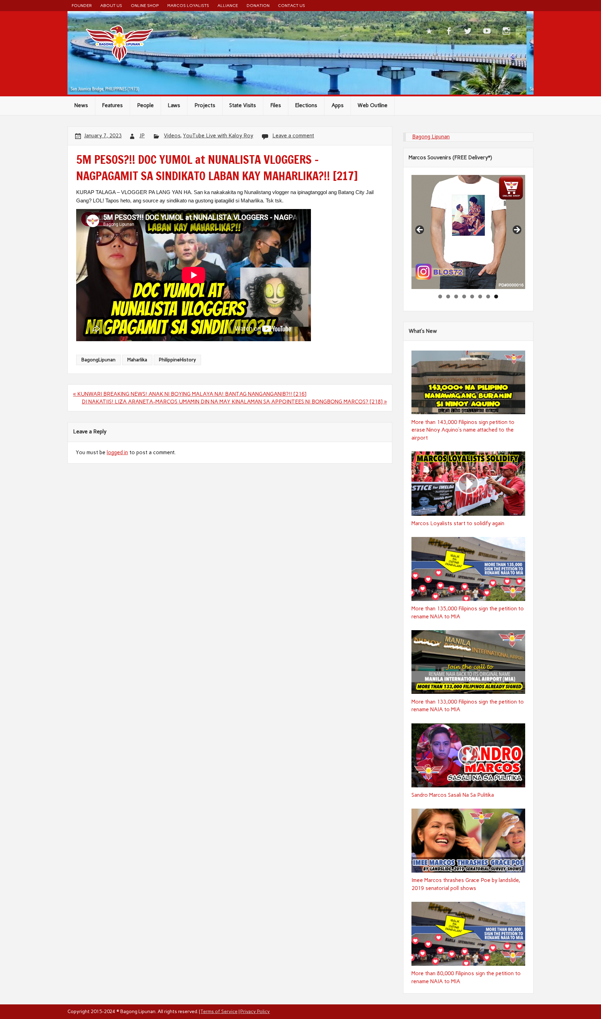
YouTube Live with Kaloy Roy (218, 136)
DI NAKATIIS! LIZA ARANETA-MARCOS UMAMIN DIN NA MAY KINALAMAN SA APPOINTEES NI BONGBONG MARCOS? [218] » (234, 402)
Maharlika (137, 359)
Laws (174, 105)
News (81, 105)
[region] (468, 232)
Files (275, 105)
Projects (204, 105)
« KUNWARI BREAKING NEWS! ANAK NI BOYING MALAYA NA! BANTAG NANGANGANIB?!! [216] (189, 394)
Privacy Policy (255, 1011)
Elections (306, 105)
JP (142, 136)
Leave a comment (293, 136)
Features (112, 105)
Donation (258, 5)
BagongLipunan (98, 359)
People (145, 105)
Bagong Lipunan (431, 137)
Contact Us (291, 5)
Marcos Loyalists (188, 5)
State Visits (242, 105)
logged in (117, 452)
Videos (172, 136)
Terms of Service (219, 1011)
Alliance (227, 5)
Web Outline (372, 105)
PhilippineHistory (177, 359)
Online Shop (145, 5)
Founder (82, 5)
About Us (111, 5)
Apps (337, 105)
